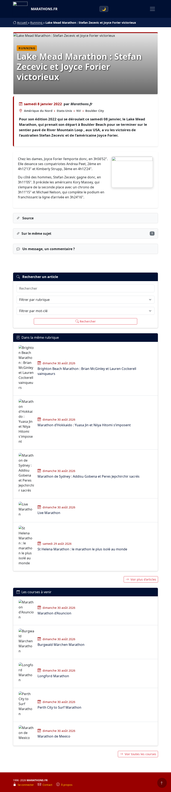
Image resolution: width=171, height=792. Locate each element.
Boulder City (94, 111)
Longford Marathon (53, 676)
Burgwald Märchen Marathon (61, 644)
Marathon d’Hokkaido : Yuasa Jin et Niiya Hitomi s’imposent (84, 425)
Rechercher (88, 321)
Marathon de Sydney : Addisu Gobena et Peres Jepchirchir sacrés (89, 476)
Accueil (22, 23)
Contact (48, 785)
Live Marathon (49, 512)
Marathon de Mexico (54, 736)
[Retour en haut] (162, 783)
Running (36, 23)
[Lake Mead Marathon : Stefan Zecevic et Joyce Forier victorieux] (132, 172)
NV (78, 111)
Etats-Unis (64, 111)
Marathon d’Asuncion (54, 613)
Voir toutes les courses (140, 754)
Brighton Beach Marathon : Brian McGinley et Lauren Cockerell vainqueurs (87, 371)
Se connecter (26, 785)
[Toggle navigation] (152, 9)
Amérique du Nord (38, 111)
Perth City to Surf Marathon (59, 707)
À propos (66, 785)
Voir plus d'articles (143, 579)
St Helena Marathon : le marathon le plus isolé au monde (82, 549)
